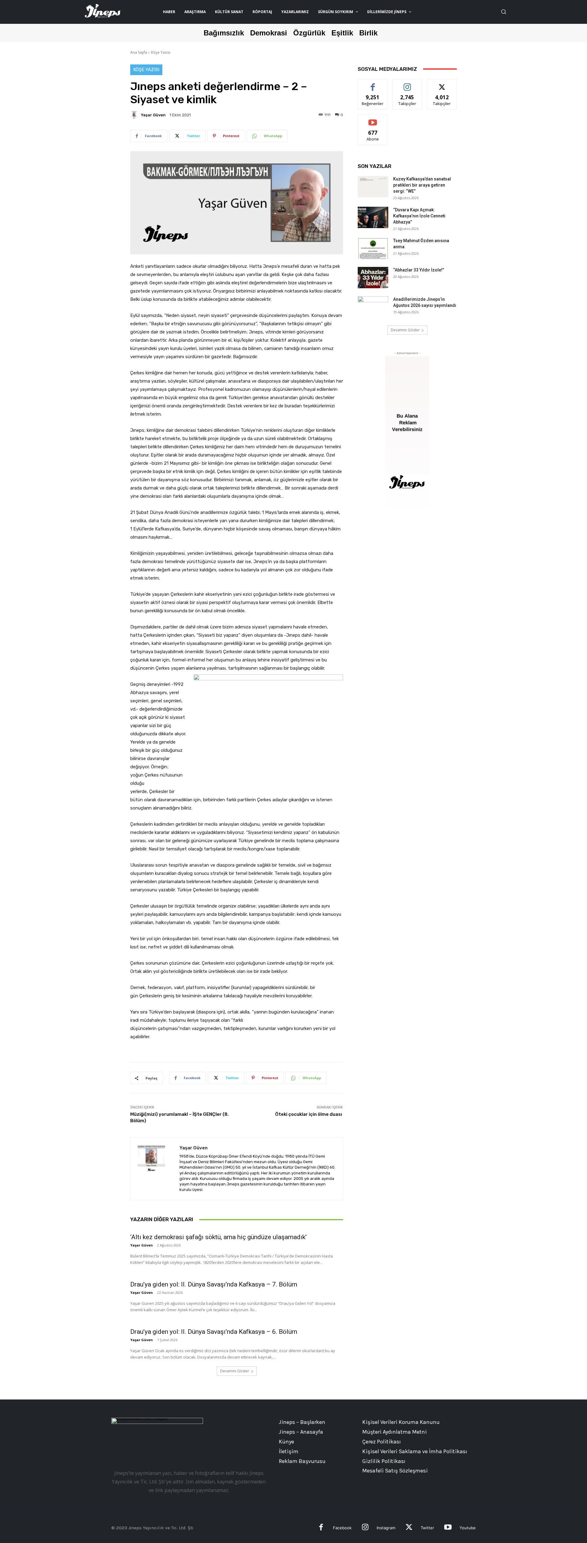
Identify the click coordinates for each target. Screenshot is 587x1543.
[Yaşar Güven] (135, 115)
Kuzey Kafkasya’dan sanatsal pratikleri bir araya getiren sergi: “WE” (422, 185)
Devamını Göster (234, 1371)
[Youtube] (448, 1528)
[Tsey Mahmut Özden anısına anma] (373, 248)
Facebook (342, 1527)
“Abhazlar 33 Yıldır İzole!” (418, 269)
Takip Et (407, 84)
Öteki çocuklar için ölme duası (309, 1114)
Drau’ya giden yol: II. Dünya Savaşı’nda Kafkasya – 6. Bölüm (213, 1331)
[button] (503, 11)
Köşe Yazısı (160, 52)
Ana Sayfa (138, 52)
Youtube (468, 1527)
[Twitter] (409, 1528)
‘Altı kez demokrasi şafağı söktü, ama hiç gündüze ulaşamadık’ (218, 1237)
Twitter (427, 1527)
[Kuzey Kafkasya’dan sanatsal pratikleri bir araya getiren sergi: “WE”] (373, 186)
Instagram (386, 1527)
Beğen (372, 84)
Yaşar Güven (153, 115)
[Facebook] (321, 1528)
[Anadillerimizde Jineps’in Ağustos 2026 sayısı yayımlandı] (373, 307)
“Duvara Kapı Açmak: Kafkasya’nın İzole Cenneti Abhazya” (419, 215)
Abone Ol (373, 119)
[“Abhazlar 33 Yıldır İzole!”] (373, 277)
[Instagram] (365, 1528)
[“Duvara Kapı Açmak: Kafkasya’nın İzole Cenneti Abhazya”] (373, 217)
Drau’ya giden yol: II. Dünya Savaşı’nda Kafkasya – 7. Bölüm (213, 1284)
